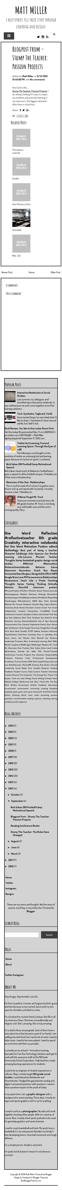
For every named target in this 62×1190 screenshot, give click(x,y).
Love (20, 577)
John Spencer (36, 553)
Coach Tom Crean (49, 607)
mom (30, 695)
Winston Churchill (16, 587)
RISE (30, 661)
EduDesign (21, 553)
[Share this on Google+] (27, 110)
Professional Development (45, 658)
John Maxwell (37, 638)
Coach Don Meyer (45, 570)
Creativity (12, 542)
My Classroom (11, 648)
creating (44, 688)
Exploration (35, 624)
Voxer (55, 678)
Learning (9, 556)
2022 (11, 738)
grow (30, 691)
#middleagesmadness (28, 597)
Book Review (19, 607)
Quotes (25, 661)
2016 (11, 763)
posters (54, 695)
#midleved (42, 597)
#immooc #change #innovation (43, 594)
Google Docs (45, 628)
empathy (8, 691)
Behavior (40, 567)
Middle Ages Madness (40, 644)
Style (30, 671)
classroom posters (45, 587)
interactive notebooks (39, 542)
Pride (27, 658)
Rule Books (45, 665)
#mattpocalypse (12, 597)
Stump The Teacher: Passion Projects (29, 91)
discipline (53, 688)
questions (9, 698)
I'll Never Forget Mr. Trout (30, 496)
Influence (53, 631)
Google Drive (11, 577)
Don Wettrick (46, 617)
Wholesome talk (26, 681)
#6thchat (28, 563)
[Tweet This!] (23, 110)
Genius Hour (45, 624)
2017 (11, 757)
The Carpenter (26, 675)
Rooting (35, 665)
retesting (46, 698)
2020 (11, 750)
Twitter (9, 882)
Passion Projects (23, 655)
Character (10, 553)
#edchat (23, 594)
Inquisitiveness (11, 634)
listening (15, 695)
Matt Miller (31, 10)
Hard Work (14, 631)
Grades (15, 178)
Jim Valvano (23, 638)
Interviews (22, 634)
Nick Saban (35, 648)
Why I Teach (39, 681)
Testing (30, 583)
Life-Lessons (25, 556)
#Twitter (24, 591)
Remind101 (27, 665)
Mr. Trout (53, 644)
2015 (11, 769)
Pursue (18, 661)
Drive (55, 617)
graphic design (43, 560)
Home (31, 272)
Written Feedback (38, 685)
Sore (30, 668)
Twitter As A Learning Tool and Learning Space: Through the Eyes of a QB (36, 446)
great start (23, 691)
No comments (37, 79)
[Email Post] (13, 115)
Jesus (7, 638)
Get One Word (14, 546)
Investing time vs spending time (42, 634)
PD (25, 577)
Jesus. (14, 638)
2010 (11, 866)
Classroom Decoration (18, 570)
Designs (9, 893)
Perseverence (34, 577)
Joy (46, 638)
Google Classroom (32, 628)
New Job (16, 255)
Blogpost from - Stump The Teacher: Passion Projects (30, 58)
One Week (16, 229)
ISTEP (30, 631)
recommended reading (23, 698)
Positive (43, 546)
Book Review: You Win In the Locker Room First (29, 428)
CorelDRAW (45, 611)
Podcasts (8, 658)
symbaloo (9, 702)
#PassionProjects (12, 591)
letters (7, 695)
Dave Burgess (24, 573)
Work (7, 685)
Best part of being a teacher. (38, 550)
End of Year (43, 621)
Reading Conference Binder (25, 825)
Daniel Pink (48, 614)
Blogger (31, 911)
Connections (33, 611)
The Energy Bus (40, 675)
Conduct (21, 611)
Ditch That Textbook (31, 617)
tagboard (22, 702)
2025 (11, 725)
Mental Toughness (12, 644)
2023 (11, 731)
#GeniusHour (50, 563)
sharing (54, 698)
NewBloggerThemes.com (31, 1180)
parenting (45, 695)
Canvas (38, 607)
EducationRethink (29, 621)
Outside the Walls (27, 651)
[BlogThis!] (20, 116)
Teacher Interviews (49, 671)
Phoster (40, 556)
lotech (23, 695)
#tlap (50, 597)
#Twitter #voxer (36, 591)
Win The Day (51, 681)
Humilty (23, 631)
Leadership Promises (14, 641)
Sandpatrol (27, 1177)
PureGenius (9, 661)
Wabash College (11, 681)
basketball (28, 560)
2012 (11, 788)
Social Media (21, 668)
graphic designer (36, 1094)
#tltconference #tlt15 (27, 601)
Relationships (50, 577)
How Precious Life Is (21, 204)
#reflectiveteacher (20, 537)
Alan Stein (43, 601)
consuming (34, 688)
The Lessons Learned (17, 151)
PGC (40, 651)
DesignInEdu (38, 573)
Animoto (53, 601)
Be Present (17, 604)
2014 (11, 775)
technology (11, 550)
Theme (50, 675)
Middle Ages (26, 644)
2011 (10, 860)
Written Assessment (20, 685)
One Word (17, 533)
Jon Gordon (51, 553)
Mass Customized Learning (35, 641)
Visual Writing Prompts (42, 678)
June (14, 847)
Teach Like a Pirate (32, 580)
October (15, 794)
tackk (15, 702)
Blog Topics (45, 604)
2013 (11, 782)
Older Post (55, 272)
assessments (23, 688)
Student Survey (20, 671)
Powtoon (19, 658)
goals (15, 691)
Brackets (30, 607)
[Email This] (18, 116)
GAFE (54, 573)
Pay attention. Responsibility (44, 655)
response (38, 698)
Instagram (10, 888)
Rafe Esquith (38, 661)
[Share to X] (23, 116)
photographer (30, 1111)
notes (36, 695)
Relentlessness (15, 665)
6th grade (48, 537)
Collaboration (10, 611)
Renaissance (11, 580)
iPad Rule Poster (50, 691)
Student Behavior (41, 668)
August (15, 841)
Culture (35, 614)
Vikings (28, 678)
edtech (53, 546)
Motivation (30, 546)
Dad (41, 614)
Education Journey (13, 621)
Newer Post (7, 272)
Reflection (49, 533)
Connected (10, 573)
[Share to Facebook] (26, 116)
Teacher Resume (12, 675)
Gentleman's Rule (16, 628)
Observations (10, 651)
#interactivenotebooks (17, 567)
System (36, 671)
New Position (23, 648)
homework (37, 691)
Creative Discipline (23, 614)
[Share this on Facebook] (20, 110)
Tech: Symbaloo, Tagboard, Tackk (34, 413)
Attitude (8, 604)
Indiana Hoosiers (41, 631)
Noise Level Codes (49, 648)
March (14, 853)
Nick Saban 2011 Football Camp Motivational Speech (26, 809)
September (17, 800)
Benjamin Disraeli (31, 604)
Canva (54, 567)
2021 (11, 744)
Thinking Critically (47, 583)
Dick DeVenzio (15, 617)
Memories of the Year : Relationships (25, 482)
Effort (48, 573)
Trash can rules (18, 678)
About (8, 964)
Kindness (53, 638)
